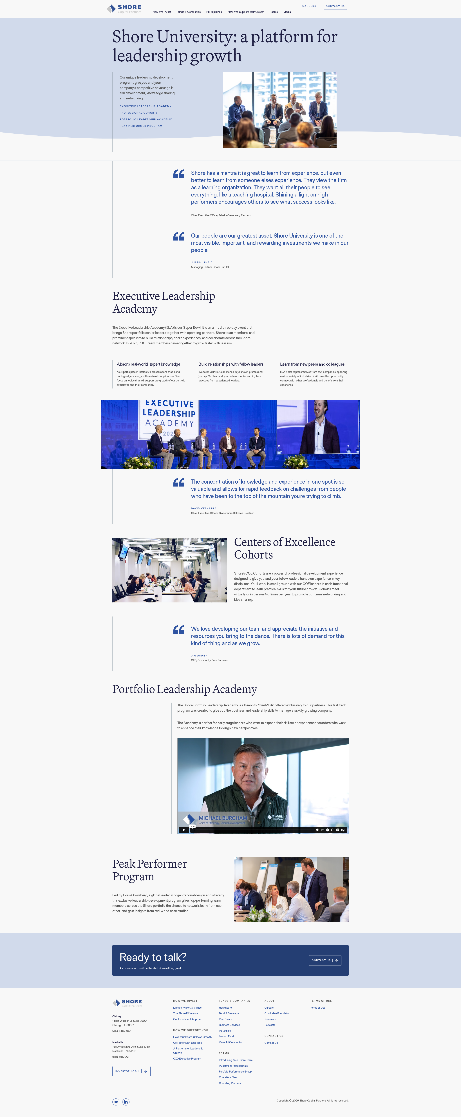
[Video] (263, 786)
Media (287, 12)
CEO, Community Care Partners (209, 660)
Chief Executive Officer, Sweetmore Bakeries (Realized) (223, 513)
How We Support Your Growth (246, 12)
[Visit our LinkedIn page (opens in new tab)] (125, 1101)
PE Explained (214, 12)
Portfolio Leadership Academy (146, 119)
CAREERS (309, 6)
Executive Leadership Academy (146, 106)
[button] (263, 786)
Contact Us (321, 960)
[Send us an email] (115, 1101)
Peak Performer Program (141, 126)
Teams (274, 12)
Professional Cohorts (139, 112)
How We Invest (162, 12)
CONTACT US (335, 6)
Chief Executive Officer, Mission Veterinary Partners (221, 215)
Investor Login (127, 1071)
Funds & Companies (189, 12)
